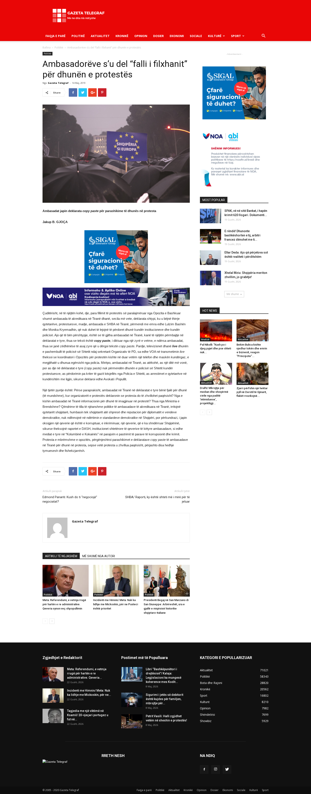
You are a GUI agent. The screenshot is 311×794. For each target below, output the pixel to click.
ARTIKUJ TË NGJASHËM (61, 556)
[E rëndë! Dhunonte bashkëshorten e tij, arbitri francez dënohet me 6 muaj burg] (210, 236)
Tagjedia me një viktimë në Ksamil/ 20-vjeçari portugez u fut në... (87, 715)
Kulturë (215, 36)
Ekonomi (177, 36)
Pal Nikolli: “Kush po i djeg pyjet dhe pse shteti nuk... (215, 348)
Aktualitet (100, 36)
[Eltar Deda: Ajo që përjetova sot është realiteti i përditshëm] (210, 257)
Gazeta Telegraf (58, 82)
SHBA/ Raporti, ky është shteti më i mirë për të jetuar (157, 499)
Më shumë (233, 294)
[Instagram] (215, 769)
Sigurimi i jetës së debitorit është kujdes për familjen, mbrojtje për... (164, 699)
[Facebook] (204, 769)
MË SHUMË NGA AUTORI (98, 556)
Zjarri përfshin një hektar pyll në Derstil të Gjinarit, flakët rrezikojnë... (252, 392)
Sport (236, 36)
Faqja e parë (55, 36)
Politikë (78, 36)
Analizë (205, 339)
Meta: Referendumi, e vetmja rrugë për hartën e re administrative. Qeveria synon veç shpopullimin (64, 604)
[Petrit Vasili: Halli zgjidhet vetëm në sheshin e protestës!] (131, 721)
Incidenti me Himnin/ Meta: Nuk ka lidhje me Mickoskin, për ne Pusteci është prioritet (115, 604)
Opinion (140, 36)
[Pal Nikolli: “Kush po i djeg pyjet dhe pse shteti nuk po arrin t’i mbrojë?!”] (216, 330)
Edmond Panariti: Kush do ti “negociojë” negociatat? (70, 499)
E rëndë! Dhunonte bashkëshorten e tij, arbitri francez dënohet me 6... (242, 235)
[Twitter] (227, 769)
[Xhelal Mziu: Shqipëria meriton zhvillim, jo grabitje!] (210, 278)
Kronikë (122, 36)
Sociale (196, 36)
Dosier (158, 36)
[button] (263, 36)
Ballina (47, 47)
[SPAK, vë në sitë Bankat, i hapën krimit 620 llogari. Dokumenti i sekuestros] (210, 216)
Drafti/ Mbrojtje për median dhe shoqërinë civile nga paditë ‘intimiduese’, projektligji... (214, 395)
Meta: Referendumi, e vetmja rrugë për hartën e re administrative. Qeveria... (86, 673)
